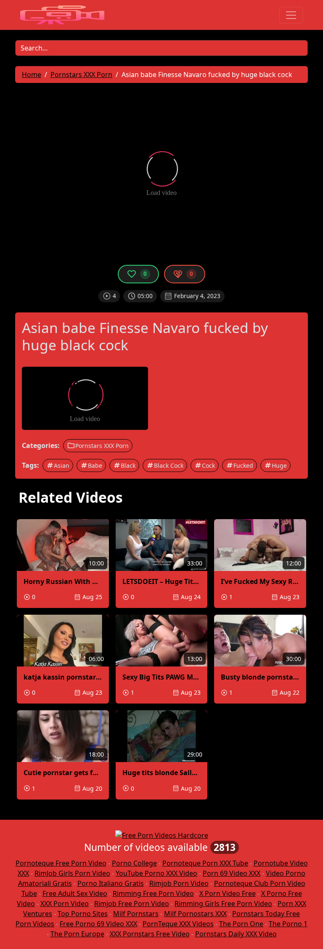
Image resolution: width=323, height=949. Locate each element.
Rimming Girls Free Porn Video (223, 903)
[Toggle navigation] (291, 15)
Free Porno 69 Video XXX (98, 923)
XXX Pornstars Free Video (150, 933)
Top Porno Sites (83, 913)
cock (208, 465)
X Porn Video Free (227, 893)
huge (279, 465)
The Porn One (241, 923)
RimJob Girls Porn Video (72, 873)
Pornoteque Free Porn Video (61, 863)
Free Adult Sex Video (74, 893)
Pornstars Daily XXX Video (236, 933)
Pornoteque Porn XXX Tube (205, 863)
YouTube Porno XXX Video (156, 873)
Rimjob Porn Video (179, 883)
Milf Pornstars (136, 913)
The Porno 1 (288, 923)
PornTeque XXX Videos (178, 923)
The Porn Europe (77, 933)
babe (95, 465)
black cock (168, 465)
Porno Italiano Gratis (110, 883)
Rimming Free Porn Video (153, 893)
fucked (243, 465)
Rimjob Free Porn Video (131, 903)
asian (61, 465)
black (128, 465)
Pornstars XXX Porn (102, 446)
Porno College (134, 863)
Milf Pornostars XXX (195, 913)
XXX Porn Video (64, 903)
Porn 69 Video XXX (231, 873)
